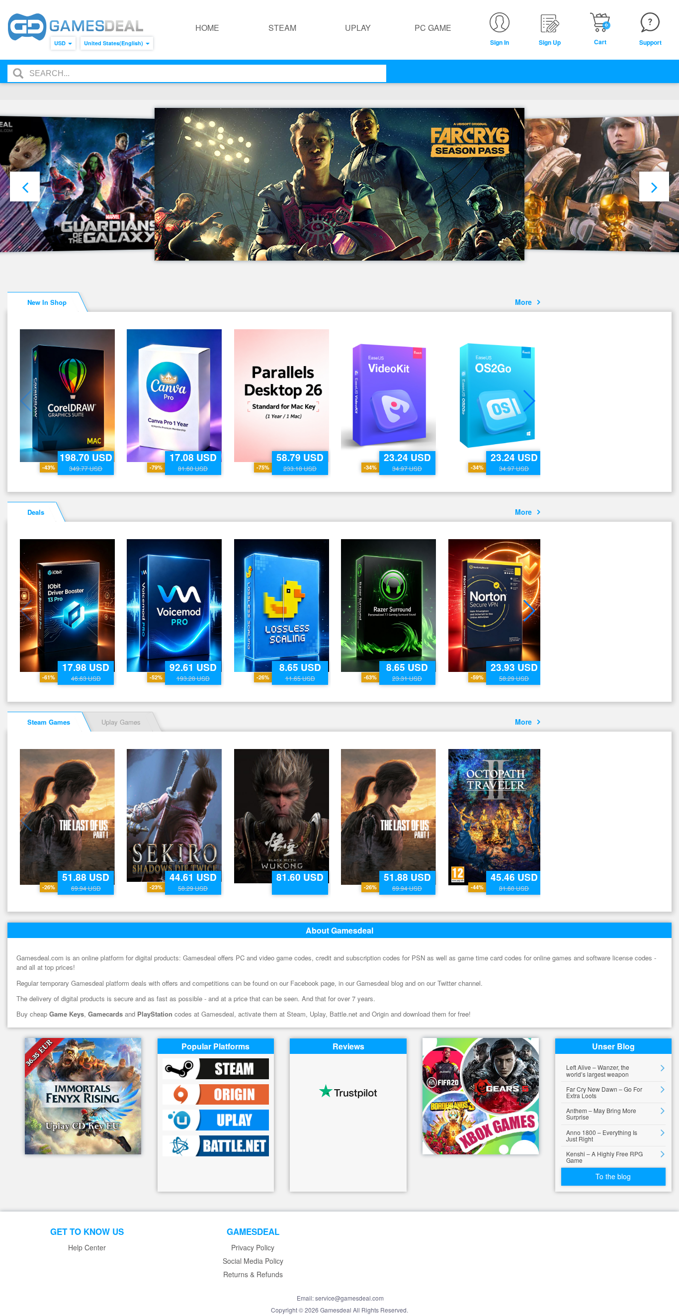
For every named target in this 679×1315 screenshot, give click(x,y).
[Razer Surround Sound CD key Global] (389, 605)
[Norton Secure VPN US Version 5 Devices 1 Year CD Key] (496, 605)
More (525, 302)
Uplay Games (121, 722)
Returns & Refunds (253, 1274)
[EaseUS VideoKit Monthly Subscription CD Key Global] (389, 395)
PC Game (433, 27)
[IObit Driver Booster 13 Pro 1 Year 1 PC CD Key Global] (68, 605)
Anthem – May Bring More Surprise (601, 1113)
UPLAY (358, 27)
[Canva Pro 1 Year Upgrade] (175, 395)
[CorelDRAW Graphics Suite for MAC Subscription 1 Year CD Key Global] (68, 395)
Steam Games (48, 722)
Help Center (87, 1247)
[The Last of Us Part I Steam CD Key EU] (68, 817)
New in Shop (47, 302)
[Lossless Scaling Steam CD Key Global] (282, 605)
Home (207, 27)
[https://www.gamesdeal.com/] (75, 27)
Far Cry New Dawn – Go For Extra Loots (604, 1092)
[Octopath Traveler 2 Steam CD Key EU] (496, 817)
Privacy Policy (252, 1247)
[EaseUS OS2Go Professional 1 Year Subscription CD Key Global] (496, 395)
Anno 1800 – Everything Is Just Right (601, 1135)
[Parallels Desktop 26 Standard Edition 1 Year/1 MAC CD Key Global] (282, 395)
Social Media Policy (253, 1261)
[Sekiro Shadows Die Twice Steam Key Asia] (175, 815)
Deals (35, 512)
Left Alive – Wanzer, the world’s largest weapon (597, 1070)
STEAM (282, 27)
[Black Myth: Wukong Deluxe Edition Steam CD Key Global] (282, 816)
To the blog (613, 1176)
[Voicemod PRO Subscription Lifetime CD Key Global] (175, 605)
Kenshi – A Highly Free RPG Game (604, 1156)
